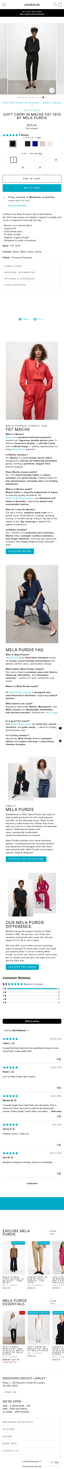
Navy (28, 144)
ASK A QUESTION (15, 285)
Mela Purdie (32, 110)
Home (6, 103)
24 (40, 167)
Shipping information (20, 272)
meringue (50, 144)
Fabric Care (13, 266)
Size (29, 153)
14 (38, 160)
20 (22, 167)
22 (31, 167)
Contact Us (11, 1451)
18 (56, 160)
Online (7, 1436)
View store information (17, 205)
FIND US (10, 1392)
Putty (42, 144)
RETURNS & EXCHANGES (20, 279)
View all (52, 1232)
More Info (10, 1443)
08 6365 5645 (10, 1386)
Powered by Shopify (32, 1466)
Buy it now (32, 188)
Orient (35, 144)
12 (30, 160)
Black (13, 144)
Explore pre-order (22, 967)
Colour (32, 138)
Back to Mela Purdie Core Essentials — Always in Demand (32, 1203)
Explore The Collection (26, 859)
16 (47, 160)
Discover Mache (20, 551)
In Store (9, 1429)
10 (21, 160)
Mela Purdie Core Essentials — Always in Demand (36, 103)
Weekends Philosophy (18, 1422)
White (20, 144)
